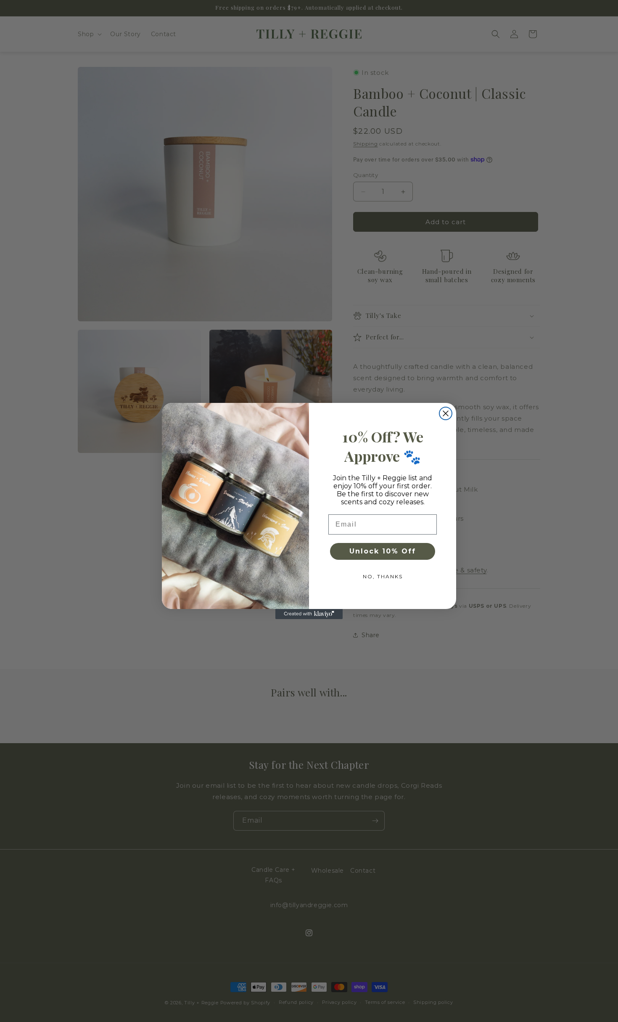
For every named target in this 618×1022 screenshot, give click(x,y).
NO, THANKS (383, 576)
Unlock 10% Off (382, 551)
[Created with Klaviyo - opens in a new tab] (309, 614)
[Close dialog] (445, 413)
